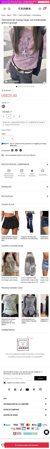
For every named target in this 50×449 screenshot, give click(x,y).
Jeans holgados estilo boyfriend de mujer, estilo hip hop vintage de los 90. (29, 280)
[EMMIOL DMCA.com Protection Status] (30, 435)
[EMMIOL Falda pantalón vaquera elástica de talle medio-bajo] (10, 223)
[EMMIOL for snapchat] (40, 389)
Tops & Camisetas (24, 15)
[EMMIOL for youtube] (27, 389)
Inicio (3, 15)
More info (13, 145)
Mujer (9, 15)
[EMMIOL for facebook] (9, 389)
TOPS (15, 15)
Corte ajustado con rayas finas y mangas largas (29, 321)
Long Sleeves (37, 15)
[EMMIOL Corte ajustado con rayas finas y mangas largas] (30, 305)
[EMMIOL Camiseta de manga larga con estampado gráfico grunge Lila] (3, 107)
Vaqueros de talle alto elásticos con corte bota (29, 237)
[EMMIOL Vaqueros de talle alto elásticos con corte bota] (30, 223)
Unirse (40, 378)
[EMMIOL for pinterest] (34, 389)
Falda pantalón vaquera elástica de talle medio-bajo (10, 238)
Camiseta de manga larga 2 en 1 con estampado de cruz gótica (8, 321)
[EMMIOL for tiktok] (21, 389)
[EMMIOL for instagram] (15, 389)
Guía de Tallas (6, 130)
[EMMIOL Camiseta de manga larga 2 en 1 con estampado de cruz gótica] (10, 305)
